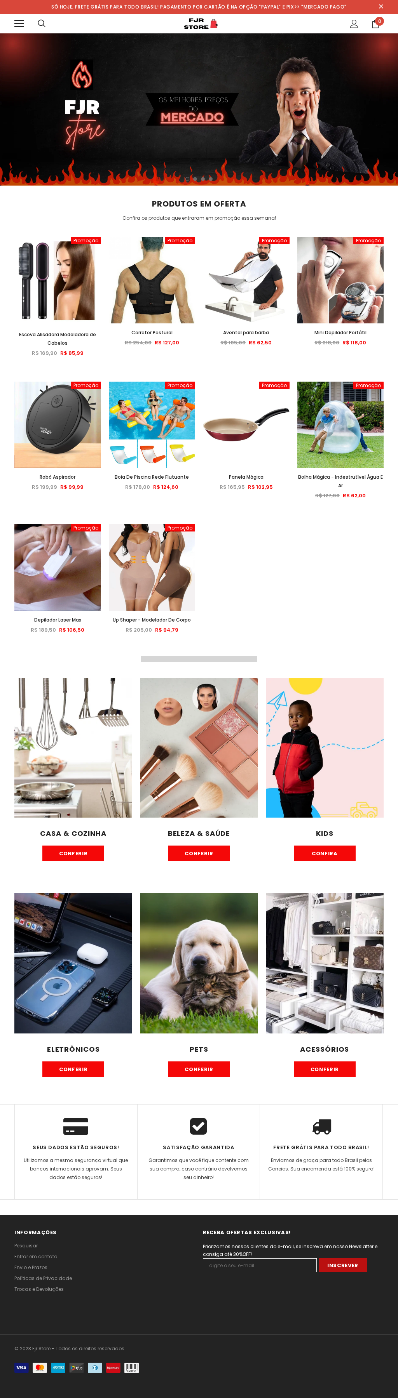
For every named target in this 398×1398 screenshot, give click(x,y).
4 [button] (211, 179)
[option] (199, 109)
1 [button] (187, 179)
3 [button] (203, 179)
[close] (381, 7)
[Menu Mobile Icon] (19, 23)
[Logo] (199, 23)
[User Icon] (354, 24)
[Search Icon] (41, 24)
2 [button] (195, 179)
